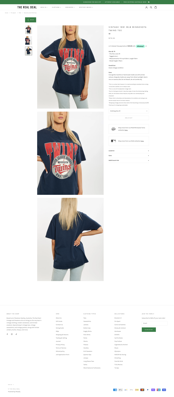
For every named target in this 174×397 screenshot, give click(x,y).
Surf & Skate (118, 338)
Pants (85, 338)
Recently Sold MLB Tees (30, 13)
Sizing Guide (60, 328)
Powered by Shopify (14, 391)
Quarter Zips (87, 354)
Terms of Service (61, 348)
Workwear (117, 331)
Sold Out (128, 118)
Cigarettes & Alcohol (121, 344)
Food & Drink (118, 361)
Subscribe (149, 329)
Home (6, 13)
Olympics (117, 351)
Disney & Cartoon (120, 328)
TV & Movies (118, 364)
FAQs (57, 331)
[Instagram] (11, 334)
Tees (84, 318)
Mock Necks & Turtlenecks (91, 368)
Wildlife (116, 334)
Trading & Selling (61, 338)
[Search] (151, 7)
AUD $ (10, 384)
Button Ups (87, 328)
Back (32, 19)
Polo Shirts (86, 334)
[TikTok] (16, 334)
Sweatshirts (87, 321)
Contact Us (59, 325)
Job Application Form (62, 354)
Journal (58, 341)
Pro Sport (13, 13)
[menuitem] (44, 7)
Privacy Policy (60, 344)
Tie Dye (116, 368)
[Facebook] (7, 334)
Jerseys (85, 358)
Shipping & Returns (62, 334)
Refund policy (60, 351)
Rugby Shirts (87, 331)
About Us (59, 318)
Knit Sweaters (87, 351)
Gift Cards (59, 321)
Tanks (85, 364)
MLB (20, 13)
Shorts (85, 341)
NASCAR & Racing (120, 354)
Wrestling (117, 358)
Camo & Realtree (119, 325)
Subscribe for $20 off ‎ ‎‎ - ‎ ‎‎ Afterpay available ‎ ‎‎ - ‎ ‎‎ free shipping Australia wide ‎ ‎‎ (121, 2)
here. (126, 130)
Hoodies (86, 348)
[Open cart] (156, 7)
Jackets (85, 325)
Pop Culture (118, 341)
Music (116, 348)
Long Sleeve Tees (88, 361)
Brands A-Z (117, 318)
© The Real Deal (14, 389)
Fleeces (85, 344)
